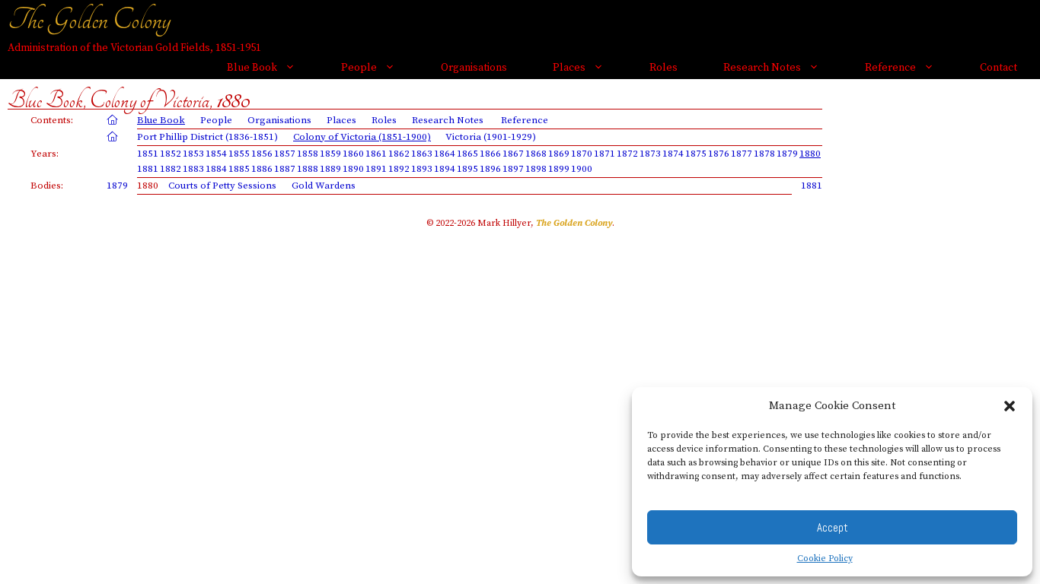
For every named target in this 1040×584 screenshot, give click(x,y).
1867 (513, 154)
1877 (741, 154)
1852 (170, 154)
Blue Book (252, 68)
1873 (650, 154)
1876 (718, 154)
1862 (399, 154)
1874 (673, 154)
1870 (581, 154)
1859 (330, 154)
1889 (330, 169)
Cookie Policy (825, 558)
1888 (307, 169)
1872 (627, 154)
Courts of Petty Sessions (222, 185)
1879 (787, 154)
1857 (284, 154)
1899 (558, 169)
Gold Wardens (324, 185)
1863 (421, 154)
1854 (216, 154)
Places (569, 68)
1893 (421, 169)
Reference (890, 68)
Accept (832, 527)
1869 (558, 154)
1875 (696, 154)
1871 (604, 154)
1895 (467, 169)
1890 (353, 169)
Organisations (474, 68)
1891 (376, 169)
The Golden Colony (89, 19)
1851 (147, 154)
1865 (467, 154)
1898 (536, 169)
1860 (353, 154)
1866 (490, 154)
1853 (193, 154)
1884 (216, 169)
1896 (490, 169)
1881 (147, 169)
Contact (998, 68)
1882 (170, 169)
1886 (262, 169)
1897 (513, 169)
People (359, 68)
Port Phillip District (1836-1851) (207, 137)
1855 (239, 154)
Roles (663, 68)
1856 (262, 154)
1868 (536, 154)
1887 (284, 169)
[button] (1009, 406)
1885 (239, 169)
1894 (444, 169)
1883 (193, 169)
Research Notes (762, 68)
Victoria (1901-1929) (490, 137)
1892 (399, 169)
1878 (764, 154)
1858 (307, 154)
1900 (581, 169)
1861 (376, 154)
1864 (444, 154)
